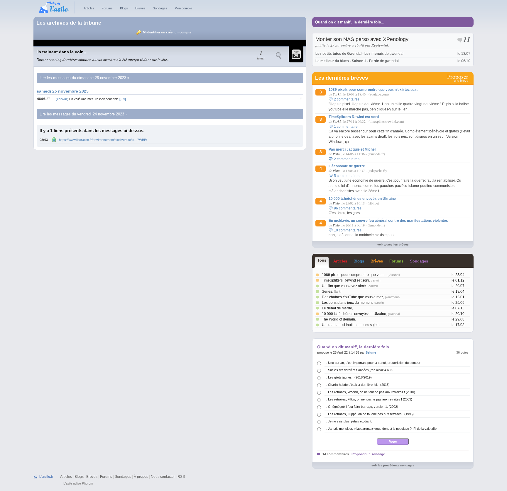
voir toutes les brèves (393, 244)
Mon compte (183, 8)
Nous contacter (163, 477)
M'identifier (151, 32)
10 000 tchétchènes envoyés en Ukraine (362, 199)
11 (466, 40)
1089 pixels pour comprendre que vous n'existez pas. (373, 90)
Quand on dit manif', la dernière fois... (349, 22)
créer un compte (178, 32)
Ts (321, 260)
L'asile (67, 483)
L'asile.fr (46, 477)
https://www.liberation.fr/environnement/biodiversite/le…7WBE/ (103, 139)
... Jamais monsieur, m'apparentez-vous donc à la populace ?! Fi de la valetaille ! (381, 428)
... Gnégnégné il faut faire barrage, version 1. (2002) (361, 406)
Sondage (419, 261)
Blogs (124, 8)
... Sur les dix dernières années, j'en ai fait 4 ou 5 (359, 370)
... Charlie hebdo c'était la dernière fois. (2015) (357, 384)
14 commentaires (335, 454)
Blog (359, 261)
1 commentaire (346, 127)
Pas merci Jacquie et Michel (352, 149)
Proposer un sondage (368, 454)
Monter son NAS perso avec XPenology (361, 39)
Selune (371, 352)
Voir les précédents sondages (392, 465)
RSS (181, 477)
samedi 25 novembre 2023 (63, 91)
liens (261, 56)
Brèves (140, 8)
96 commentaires (347, 208)
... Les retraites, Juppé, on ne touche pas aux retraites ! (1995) (369, 414)
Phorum (87, 483)
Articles (89, 8)
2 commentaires (346, 99)
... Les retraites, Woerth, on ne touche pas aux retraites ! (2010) (370, 392)
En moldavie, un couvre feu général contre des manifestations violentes (388, 221)
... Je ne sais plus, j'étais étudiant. (348, 421)
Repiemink (380, 45)
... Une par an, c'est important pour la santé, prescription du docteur (372, 362)
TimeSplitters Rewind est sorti (354, 117)
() (62, 99)
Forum (396, 261)
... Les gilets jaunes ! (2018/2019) (348, 377)
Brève (377, 261)
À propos (141, 477)
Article (340, 261)
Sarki (337, 94)
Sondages (160, 8)
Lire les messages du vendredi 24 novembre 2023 (82, 114)
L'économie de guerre (347, 166)
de (359, 54)
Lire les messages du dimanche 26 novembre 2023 (83, 78)
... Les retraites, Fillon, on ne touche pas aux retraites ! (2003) (368, 399)
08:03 (44, 139)
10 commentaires (347, 230)
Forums (107, 8)
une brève (457, 78)
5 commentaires (346, 176)
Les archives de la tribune (68, 23)
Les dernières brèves (341, 78)
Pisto (336, 153)
